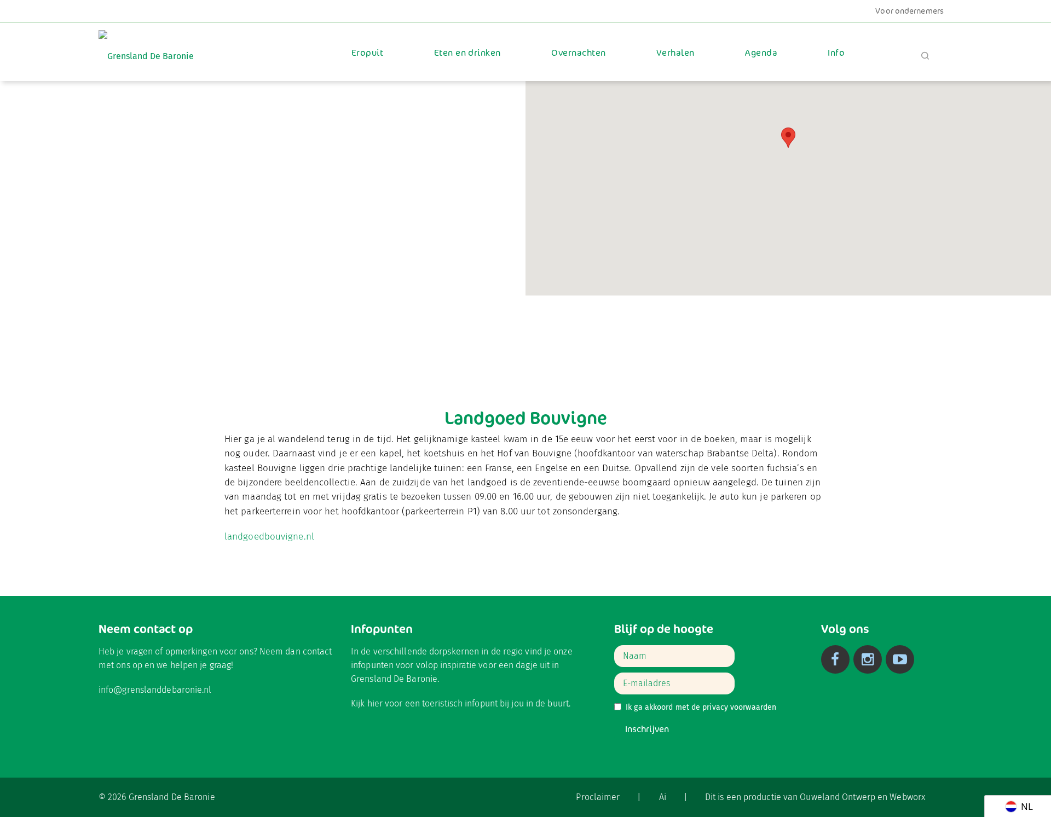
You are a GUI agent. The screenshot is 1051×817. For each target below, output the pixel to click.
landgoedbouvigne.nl (269, 536)
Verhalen (675, 53)
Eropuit (367, 53)
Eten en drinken (467, 53)
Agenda (761, 53)
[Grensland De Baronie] (146, 48)
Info (836, 53)
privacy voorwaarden (739, 707)
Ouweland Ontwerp (837, 797)
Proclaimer (598, 797)
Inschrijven (647, 729)
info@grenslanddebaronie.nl (155, 690)
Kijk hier (367, 703)
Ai (662, 797)
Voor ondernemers (909, 11)
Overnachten (578, 53)
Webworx (907, 797)
